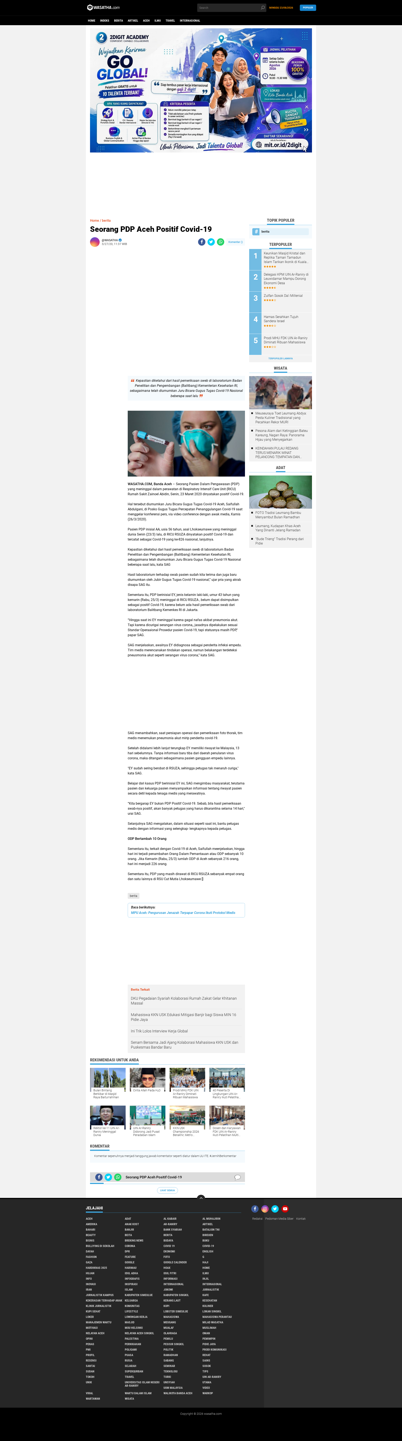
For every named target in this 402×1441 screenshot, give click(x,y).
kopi (166, 1306)
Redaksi (257, 1218)
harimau (131, 1267)
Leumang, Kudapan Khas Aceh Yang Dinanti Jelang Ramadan (278, 528)
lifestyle (131, 1311)
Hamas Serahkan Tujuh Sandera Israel (281, 319)
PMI (88, 1349)
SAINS (206, 1360)
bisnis (90, 1240)
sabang (169, 1360)
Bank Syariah (173, 1229)
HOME (206, 1267)
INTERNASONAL (212, 1284)
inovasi (91, 1284)
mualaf (169, 1327)
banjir (129, 1229)
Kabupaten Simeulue (139, 1295)
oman (206, 1333)
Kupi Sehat (93, 1311)
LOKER (90, 1317)
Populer (308, 7)
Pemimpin (208, 1338)
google (129, 1262)
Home (91, 20)
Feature (130, 1257)
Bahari (90, 1229)
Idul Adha (131, 1273)
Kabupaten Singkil (176, 1295)
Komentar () (235, 242)
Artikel (133, 20)
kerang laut (172, 1300)
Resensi (91, 1360)
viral (89, 1393)
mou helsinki (134, 1327)
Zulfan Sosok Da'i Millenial (283, 296)
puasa (129, 1355)
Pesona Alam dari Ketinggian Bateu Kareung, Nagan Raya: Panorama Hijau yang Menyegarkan (281, 435)
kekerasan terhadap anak (104, 1300)
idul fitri (170, 1273)
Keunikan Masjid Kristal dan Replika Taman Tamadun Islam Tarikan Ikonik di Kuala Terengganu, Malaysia (285, 257)
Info (89, 1278)
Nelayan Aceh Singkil (139, 1333)
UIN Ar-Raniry (211, 1376)
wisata (129, 1398)
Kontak (301, 1218)
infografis (132, 1278)
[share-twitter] (211, 242)
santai (90, 1366)
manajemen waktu (98, 1322)
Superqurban (134, 1371)
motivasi (92, 1327)
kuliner (207, 1306)
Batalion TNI (211, 1229)
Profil (90, 1355)
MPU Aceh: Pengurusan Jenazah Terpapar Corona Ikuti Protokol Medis (183, 913)
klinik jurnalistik (98, 1306)
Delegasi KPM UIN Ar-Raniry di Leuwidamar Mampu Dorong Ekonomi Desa (286, 278)
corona (130, 1246)
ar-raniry (170, 1224)
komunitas (132, 1306)
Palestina (132, 1338)
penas (90, 1344)
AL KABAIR (170, 1218)
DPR (127, 1251)
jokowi (168, 1289)
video (206, 1387)
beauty (91, 1235)
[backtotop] (201, 1199)
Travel (170, 20)
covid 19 (169, 1246)
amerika (91, 1224)
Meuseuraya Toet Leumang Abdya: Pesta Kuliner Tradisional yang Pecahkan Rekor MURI (281, 417)
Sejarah (130, 1366)
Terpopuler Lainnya (280, 358)
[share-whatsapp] (220, 242)
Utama (206, 1382)
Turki (167, 1376)
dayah (90, 1251)
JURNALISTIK (210, 1289)
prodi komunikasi (214, 1349)
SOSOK (206, 1366)
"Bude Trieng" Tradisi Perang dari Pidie (279, 541)
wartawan (93, 1398)
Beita (128, 1235)
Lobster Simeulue (176, 1311)
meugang (170, 1322)
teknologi (171, 1371)
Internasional (190, 20)
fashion (91, 1257)
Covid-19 (208, 1246)
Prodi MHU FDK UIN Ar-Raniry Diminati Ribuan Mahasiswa (286, 340)
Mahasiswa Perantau (217, 1317)
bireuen (207, 1235)
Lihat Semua (167, 1190)
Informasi (171, 1278)
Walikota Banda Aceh (178, 1393)
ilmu (158, 20)
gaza (89, 1262)
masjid (129, 1322)
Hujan (90, 1273)
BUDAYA (168, 1240)
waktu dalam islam (138, 1393)
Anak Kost (132, 1224)
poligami (131, 1349)
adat (128, 1218)
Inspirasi (131, 1284)
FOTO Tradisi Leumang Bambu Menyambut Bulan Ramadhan (278, 515)
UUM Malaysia (173, 1387)
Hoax (167, 1267)
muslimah (209, 1327)
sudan (90, 1371)
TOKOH (90, 1376)
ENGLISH (207, 1251)
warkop (207, 1393)
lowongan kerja (136, 1317)
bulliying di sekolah (100, 1246)
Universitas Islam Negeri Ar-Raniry (142, 1384)
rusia (128, 1360)
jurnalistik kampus (100, 1295)
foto (167, 1257)
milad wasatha (212, 1322)
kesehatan (209, 1300)
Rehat (206, 1355)
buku (205, 1240)
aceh (146, 20)
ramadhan (171, 1355)
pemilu (168, 1338)
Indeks (104, 20)
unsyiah (169, 1382)
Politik (168, 1349)
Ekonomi (169, 1251)
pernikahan (133, 1344)
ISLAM (129, 1289)
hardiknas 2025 (96, 1267)
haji (205, 1262)
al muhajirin (211, 1218)
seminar (169, 1366)
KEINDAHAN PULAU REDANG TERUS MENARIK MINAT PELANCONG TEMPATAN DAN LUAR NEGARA (277, 452)
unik (89, 1382)
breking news (134, 1240)
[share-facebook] (201, 242)
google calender (175, 1262)
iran (89, 1289)
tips (205, 1371)
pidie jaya (209, 1344)
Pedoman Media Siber (279, 1218)
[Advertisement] (201, 181)
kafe (205, 1295)
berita (118, 20)
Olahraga (170, 1333)
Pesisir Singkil (174, 1344)
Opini (89, 1338)
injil (205, 1278)
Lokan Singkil (212, 1311)
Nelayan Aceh (95, 1333)
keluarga (131, 1300)
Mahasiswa (171, 1317)
